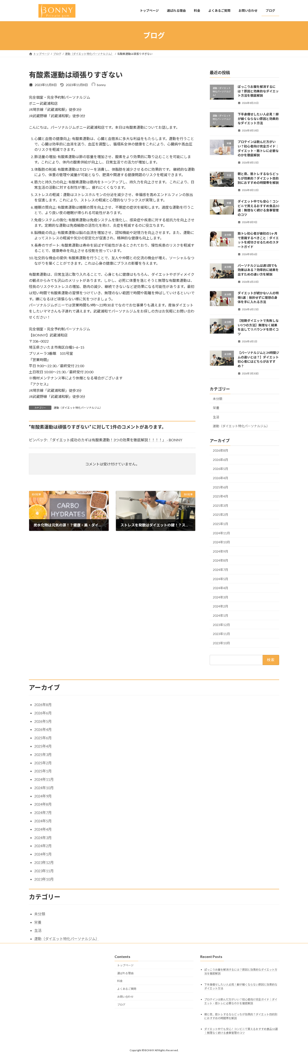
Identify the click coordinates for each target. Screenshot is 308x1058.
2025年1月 (220, 524)
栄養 (216, 408)
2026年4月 (220, 478)
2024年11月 (221, 533)
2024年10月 (221, 542)
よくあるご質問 (126, 988)
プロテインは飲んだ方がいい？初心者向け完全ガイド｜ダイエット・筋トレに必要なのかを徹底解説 (240, 1001)
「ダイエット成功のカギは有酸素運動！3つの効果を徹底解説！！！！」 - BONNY (115, 440)
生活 (216, 417)
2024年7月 (220, 570)
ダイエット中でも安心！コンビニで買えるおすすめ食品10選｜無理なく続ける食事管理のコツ (241, 1031)
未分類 (217, 398)
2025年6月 (220, 487)
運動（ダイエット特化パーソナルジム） (78, 407)
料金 (120, 981)
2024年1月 (220, 615)
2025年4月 (220, 496)
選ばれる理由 (125, 973)
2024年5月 (220, 579)
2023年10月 (221, 643)
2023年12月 (221, 624)
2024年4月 (220, 588)
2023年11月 (221, 634)
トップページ (125, 965)
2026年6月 (220, 459)
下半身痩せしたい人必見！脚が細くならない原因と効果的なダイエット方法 (258, 118)
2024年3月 (220, 597)
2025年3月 (220, 505)
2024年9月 (220, 551)
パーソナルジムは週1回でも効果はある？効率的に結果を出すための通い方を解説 (258, 269)
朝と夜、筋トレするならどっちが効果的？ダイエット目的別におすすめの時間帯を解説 (258, 178)
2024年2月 (220, 606)
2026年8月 (220, 450)
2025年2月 (220, 514)
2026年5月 (220, 469)
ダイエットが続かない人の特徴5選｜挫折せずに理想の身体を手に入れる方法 (258, 297)
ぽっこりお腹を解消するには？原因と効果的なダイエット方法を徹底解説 (258, 91)
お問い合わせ (125, 996)
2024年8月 (220, 560)
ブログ (121, 1004)
